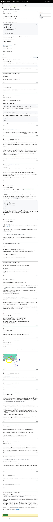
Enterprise (23, 1)
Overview (5, 5)
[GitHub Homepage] (9, 518)
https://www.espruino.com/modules (7, 45)
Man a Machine (17, 509)
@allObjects (11, 140)
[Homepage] (1, 1)
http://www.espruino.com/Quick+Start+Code (28, 188)
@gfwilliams (11, 187)
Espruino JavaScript (7, 3)
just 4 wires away (8, 226)
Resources (13, 1)
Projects (19, 5)
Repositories (9, 5)
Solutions (8, 1)
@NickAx (4, 142)
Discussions (14, 5)
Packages (23, 5)
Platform (4, 1)
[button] (37, 11)
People (27, 5)
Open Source (18, 1)
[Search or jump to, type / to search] (43, 1)
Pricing (27, 1)
